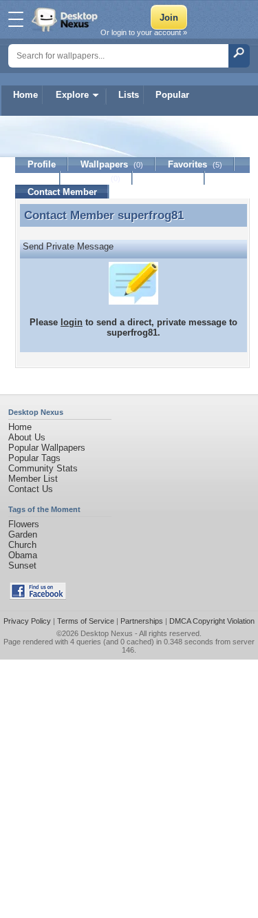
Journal (96, 178)
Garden (22, 534)
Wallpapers (111, 164)
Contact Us (30, 489)
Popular (172, 95)
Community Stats (43, 468)
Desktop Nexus (106, 633)
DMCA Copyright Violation (212, 621)
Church (22, 545)
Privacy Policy (27, 621)
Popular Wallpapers (46, 447)
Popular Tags (34, 458)
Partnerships (141, 621)
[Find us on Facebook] (38, 596)
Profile (42, 164)
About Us (26, 437)
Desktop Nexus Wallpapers (66, 19)
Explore (72, 95)
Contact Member (62, 192)
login (72, 322)
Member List (33, 478)
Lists (128, 95)
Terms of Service (85, 621)
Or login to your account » (143, 32)
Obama (22, 555)
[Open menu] (16, 19)
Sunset (22, 565)
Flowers (23, 524)
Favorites (195, 164)
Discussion (169, 178)
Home (25, 95)
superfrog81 (151, 215)
